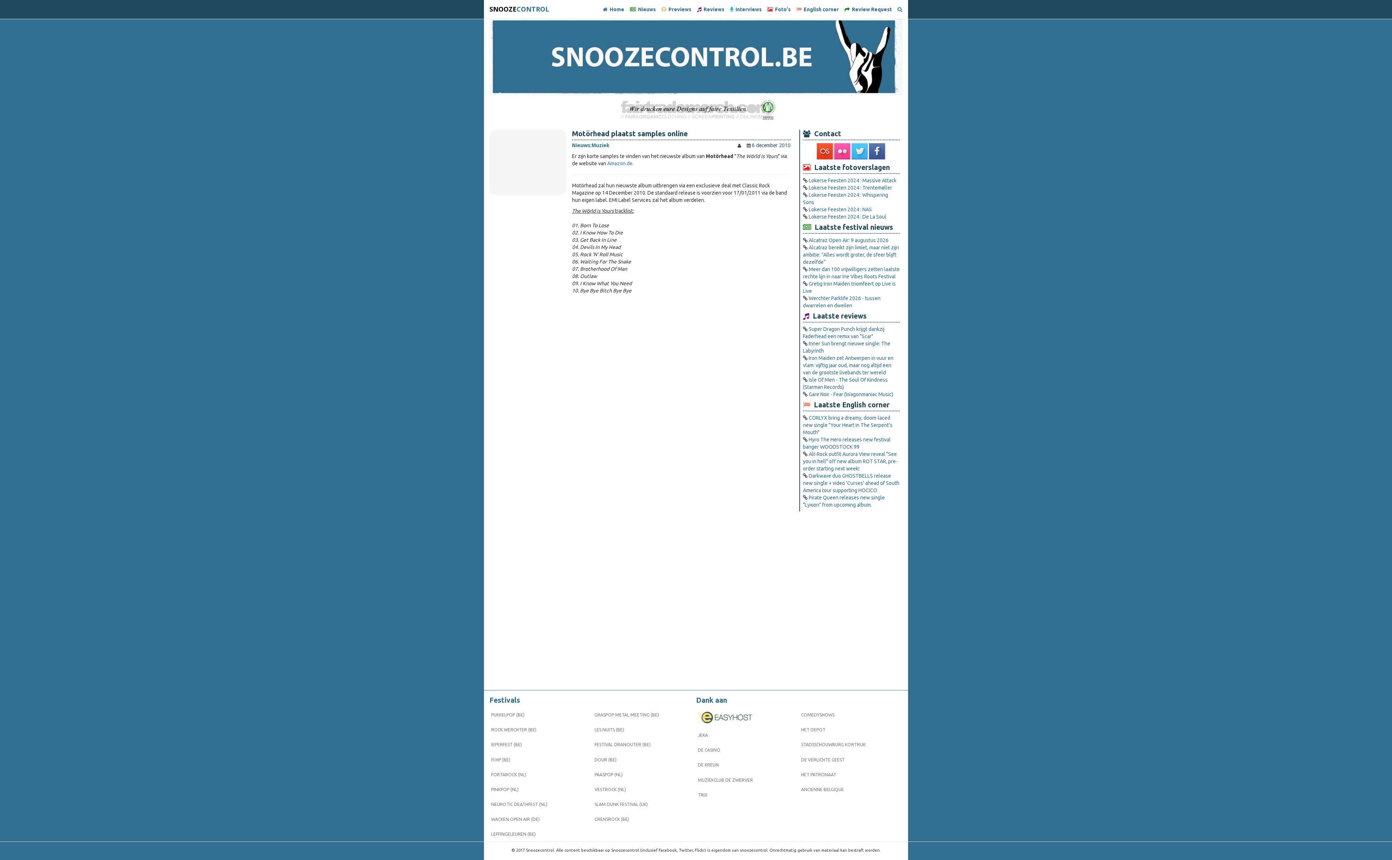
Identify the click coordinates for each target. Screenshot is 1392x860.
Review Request (871, 9)
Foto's (782, 9)
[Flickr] (843, 151)
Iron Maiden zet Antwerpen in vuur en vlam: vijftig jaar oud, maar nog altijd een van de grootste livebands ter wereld (848, 365)
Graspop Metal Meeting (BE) (626, 714)
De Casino (709, 750)
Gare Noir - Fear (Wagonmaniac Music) (851, 394)
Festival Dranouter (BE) (622, 744)
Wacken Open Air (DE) (515, 819)
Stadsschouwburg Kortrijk (833, 744)
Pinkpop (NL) (505, 789)
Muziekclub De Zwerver (725, 780)
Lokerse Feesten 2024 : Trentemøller (850, 188)
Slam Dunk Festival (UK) (621, 804)
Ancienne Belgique (822, 789)
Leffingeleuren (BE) (513, 834)
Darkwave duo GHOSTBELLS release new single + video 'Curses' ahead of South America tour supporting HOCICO (851, 483)
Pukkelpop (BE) (508, 714)
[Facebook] (877, 151)
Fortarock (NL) (508, 774)
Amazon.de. (620, 163)
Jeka (703, 735)
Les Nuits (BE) (609, 729)
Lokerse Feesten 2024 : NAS (840, 209)
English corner (820, 9)
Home (616, 9)
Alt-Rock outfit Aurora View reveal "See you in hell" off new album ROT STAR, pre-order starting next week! (850, 461)
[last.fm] (825, 151)
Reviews (712, 9)
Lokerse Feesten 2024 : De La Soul (847, 217)
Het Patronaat (818, 774)
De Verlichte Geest (823, 759)
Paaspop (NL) (608, 774)
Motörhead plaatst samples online (630, 134)
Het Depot (813, 729)
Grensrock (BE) (611, 819)
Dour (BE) (605, 759)
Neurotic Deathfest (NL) (519, 804)
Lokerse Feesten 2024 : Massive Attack (852, 180)
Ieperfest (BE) (506, 744)
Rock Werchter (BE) (513, 729)
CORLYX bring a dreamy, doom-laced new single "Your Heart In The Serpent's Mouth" (847, 425)
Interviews (747, 9)
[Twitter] (860, 151)
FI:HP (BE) (500, 759)
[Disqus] (681, 395)
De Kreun (708, 765)
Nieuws (646, 9)
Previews (678, 9)
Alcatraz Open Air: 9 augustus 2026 (848, 240)
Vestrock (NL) (610, 789)
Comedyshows (817, 714)
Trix (703, 795)
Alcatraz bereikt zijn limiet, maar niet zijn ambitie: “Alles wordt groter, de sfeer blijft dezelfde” (851, 255)
